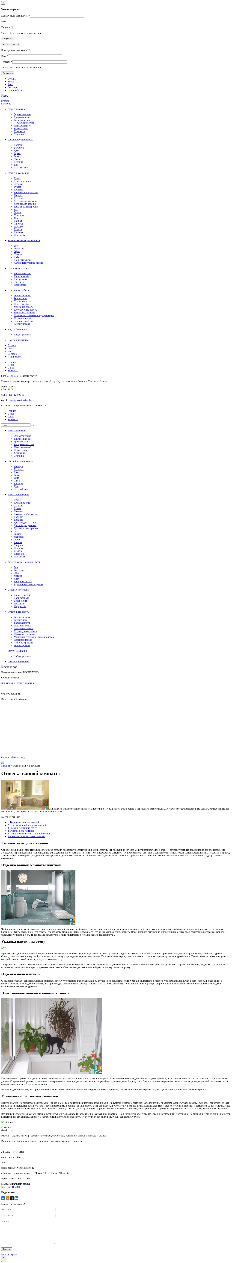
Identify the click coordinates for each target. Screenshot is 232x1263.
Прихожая (19, 235)
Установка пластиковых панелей (26, 836)
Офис (17, 251)
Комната (18, 189)
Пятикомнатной (22, 125)
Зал (16, 209)
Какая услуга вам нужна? (15, 15)
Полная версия (9, 1254)
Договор (12, 87)
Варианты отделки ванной (23, 822)
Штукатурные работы (25, 309)
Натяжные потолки (24, 312)
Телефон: (6, 27)
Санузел (18, 223)
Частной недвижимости (20, 139)
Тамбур (18, 229)
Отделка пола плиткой (21, 830)
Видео (11, 81)
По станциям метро (18, 340)
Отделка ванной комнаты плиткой (27, 825)
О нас (11, 367)
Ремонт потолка (22, 295)
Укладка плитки (22, 301)
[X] (12, 1198)
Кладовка (19, 232)
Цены (11, 364)
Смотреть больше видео (14, 757)
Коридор (18, 195)
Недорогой (20, 284)
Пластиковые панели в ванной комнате (30, 833)
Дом (16, 164)
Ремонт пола (20, 298)
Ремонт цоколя (22, 324)
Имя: (3, 21)
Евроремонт (20, 279)
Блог (10, 84)
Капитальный (21, 276)
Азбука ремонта (22, 334)
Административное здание (28, 262)
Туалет (17, 186)
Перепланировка (23, 318)
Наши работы (15, 90)
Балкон (17, 212)
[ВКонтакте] (3, 1198)
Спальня (18, 184)
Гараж (17, 153)
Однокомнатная (22, 114)
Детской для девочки (25, 203)
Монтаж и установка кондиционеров (34, 315)
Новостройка (21, 128)
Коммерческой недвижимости (24, 240)
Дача (16, 150)
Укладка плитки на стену (22, 828)
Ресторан (19, 248)
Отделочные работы (18, 290)
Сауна (17, 159)
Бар (16, 245)
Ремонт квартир (16, 109)
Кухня (17, 178)
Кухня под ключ (22, 181)
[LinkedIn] (16, 1198)
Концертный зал (23, 260)
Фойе (17, 218)
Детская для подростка (26, 206)
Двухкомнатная (22, 117)
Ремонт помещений (18, 173)
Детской (18, 198)
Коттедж (18, 145)
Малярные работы (23, 307)
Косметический (22, 273)
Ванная (18, 220)
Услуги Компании (17, 329)
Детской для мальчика (26, 201)
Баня (16, 156)
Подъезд (18, 226)
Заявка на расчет (11, 44)
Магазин (18, 254)
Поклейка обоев (22, 304)
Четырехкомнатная (24, 122)
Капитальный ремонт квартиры (18, 683)
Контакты (13, 370)
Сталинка (19, 134)
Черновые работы (23, 321)
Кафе (16, 257)
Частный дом (21, 167)
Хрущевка (19, 131)
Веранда (18, 162)
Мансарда (19, 215)
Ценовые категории (18, 268)
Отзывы (12, 78)
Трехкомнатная (22, 120)
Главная (12, 362)
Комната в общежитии (26, 192)
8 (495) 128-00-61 (10, 376)
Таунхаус (19, 147)
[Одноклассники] (7, 1198)
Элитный (19, 282)
